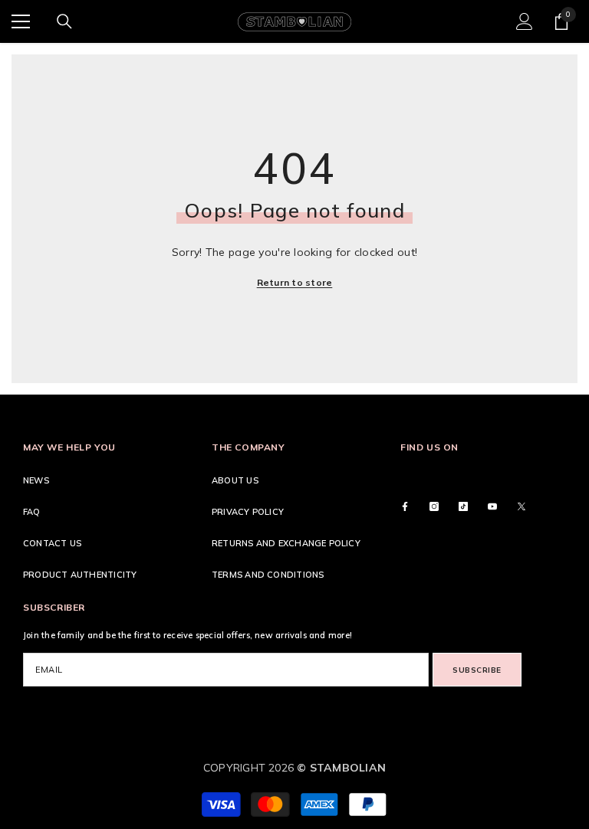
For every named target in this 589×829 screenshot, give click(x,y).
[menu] (21, 21)
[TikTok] (463, 506)
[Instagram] (434, 506)
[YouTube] (492, 506)
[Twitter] (521, 506)
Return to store (295, 282)
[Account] (524, 21)
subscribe (477, 670)
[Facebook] (405, 506)
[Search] (64, 21)
